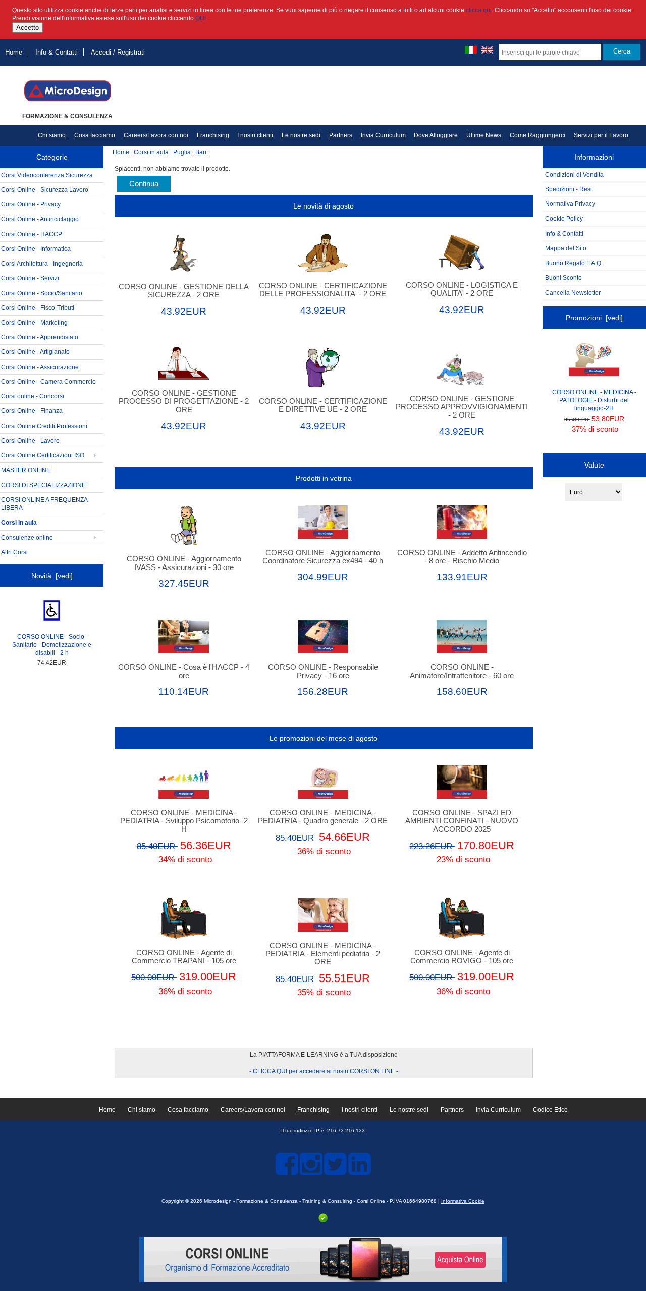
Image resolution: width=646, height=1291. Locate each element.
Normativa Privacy (570, 203)
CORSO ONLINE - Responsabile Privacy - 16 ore (323, 671)
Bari (200, 152)
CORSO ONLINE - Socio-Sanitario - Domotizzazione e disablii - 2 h (51, 644)
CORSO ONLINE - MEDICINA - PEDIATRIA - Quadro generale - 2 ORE (323, 817)
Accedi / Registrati (118, 52)
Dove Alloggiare (436, 135)
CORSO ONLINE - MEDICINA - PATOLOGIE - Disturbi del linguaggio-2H (594, 400)
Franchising (213, 135)
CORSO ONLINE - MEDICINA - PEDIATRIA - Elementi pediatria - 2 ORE (322, 954)
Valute (594, 465)
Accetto (27, 27)
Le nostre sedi (301, 135)
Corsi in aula (151, 152)
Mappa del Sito (565, 248)
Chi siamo (52, 135)
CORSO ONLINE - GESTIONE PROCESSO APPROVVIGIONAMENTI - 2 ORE (462, 407)
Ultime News (483, 135)
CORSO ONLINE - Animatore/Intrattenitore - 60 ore (462, 671)
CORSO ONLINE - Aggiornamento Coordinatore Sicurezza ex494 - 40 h (322, 557)
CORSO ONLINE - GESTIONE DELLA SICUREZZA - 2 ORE (184, 291)
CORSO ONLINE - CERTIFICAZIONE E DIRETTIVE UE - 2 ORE (323, 405)
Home (13, 52)
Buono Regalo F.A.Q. (574, 263)
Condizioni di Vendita (574, 174)
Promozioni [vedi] (594, 318)
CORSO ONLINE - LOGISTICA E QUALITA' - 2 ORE (462, 289)
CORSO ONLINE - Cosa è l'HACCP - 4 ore (183, 671)
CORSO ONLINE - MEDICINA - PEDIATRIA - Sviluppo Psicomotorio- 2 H (184, 821)
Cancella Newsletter (573, 292)
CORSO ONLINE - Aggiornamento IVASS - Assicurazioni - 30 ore (184, 563)
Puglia (182, 152)
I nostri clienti (255, 135)
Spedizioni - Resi (568, 189)
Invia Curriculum (383, 135)
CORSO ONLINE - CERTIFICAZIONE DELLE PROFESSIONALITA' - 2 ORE (323, 290)
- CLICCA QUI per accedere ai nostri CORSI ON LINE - (323, 1071)
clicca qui (479, 10)
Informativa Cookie (462, 1201)
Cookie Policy (564, 218)
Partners (340, 135)
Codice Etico (550, 1109)
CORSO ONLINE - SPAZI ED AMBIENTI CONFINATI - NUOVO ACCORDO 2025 (461, 821)
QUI (200, 18)
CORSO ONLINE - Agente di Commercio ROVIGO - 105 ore (461, 957)
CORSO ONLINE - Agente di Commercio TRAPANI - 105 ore (184, 957)
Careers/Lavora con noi (156, 135)
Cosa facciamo (94, 135)
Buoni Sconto (563, 277)
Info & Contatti (56, 52)
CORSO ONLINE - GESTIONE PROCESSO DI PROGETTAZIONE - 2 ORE (184, 401)
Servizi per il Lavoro (601, 135)
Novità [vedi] (52, 576)
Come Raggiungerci (537, 135)
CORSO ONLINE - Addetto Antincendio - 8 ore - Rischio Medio (462, 557)
